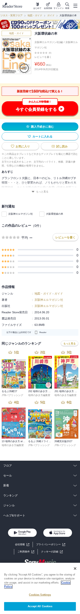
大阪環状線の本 (54, 213)
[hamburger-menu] (75, 5)
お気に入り (23, 146)
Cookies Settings (40, 594)
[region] (40, 588)
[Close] (75, 568)
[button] (52, 552)
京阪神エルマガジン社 (20, 213)
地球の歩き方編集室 (39, 395)
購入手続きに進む (42, 126)
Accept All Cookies (40, 606)
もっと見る (42, 191)
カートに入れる (42, 136)
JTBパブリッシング (12, 395)
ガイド (51, 15)
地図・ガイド (34, 15)
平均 (24, 237)
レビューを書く (43, 57)
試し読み (62, 146)
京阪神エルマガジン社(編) (48, 42)
